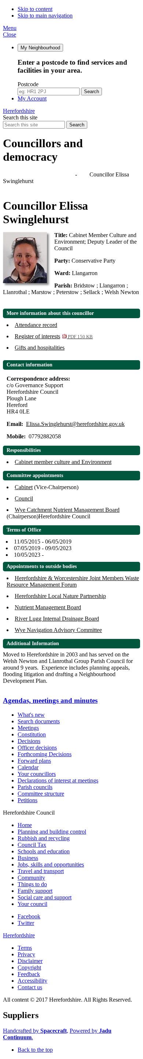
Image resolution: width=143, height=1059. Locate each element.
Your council (32, 904)
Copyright (29, 967)
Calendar (28, 767)
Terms (25, 948)
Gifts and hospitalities (40, 347)
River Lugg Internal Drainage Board (57, 619)
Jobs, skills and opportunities (51, 864)
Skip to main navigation (45, 15)
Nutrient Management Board (48, 607)
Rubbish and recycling (44, 838)
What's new (31, 715)
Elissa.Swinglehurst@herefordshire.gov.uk (75, 424)
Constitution (32, 734)
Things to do (32, 884)
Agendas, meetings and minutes (39, 174)
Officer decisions (37, 747)
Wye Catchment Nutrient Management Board (67, 510)
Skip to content (35, 9)
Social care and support (45, 897)
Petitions (27, 800)
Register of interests (54, 336)
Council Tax (32, 845)
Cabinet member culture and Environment (63, 462)
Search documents (39, 721)
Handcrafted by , (35, 1031)
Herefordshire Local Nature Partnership (60, 596)
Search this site (20, 117)
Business (28, 858)
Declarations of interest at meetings (58, 780)
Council (24, 498)
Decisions (29, 741)
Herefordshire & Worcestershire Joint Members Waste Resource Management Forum (73, 581)
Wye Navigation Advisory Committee (58, 630)
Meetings (28, 728)
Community (31, 878)
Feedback (29, 974)
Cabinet (24, 487)
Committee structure (41, 794)
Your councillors (37, 774)
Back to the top (35, 1050)
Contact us (30, 987)
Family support (35, 891)
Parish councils (35, 787)
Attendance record (36, 325)
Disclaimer (30, 961)
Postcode (28, 84)
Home (25, 825)
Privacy (26, 954)
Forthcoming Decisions (45, 754)
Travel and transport (41, 871)
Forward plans (34, 761)
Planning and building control (52, 831)
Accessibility (32, 981)
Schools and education (44, 851)
